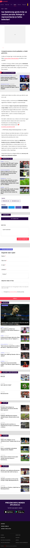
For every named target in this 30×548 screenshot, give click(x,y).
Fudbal (6, 8)
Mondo (3, 523)
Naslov (3, 256)
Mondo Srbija (5, 526)
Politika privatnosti (5, 542)
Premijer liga (6, 201)
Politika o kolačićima (5, 540)
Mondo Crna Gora (6, 528)
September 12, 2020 (21, 130)
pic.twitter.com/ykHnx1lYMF (8, 126)
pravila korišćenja (13, 292)
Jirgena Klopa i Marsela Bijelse (11, 58)
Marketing (18, 535)
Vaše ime (4, 260)
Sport (2, 8)
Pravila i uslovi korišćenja (22, 542)
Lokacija (3, 269)
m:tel (5, 546)
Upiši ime (3, 225)
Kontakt (18, 537)
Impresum (3, 537)
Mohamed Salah (15, 201)
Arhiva (17, 540)
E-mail (3, 265)
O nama (2, 535)
